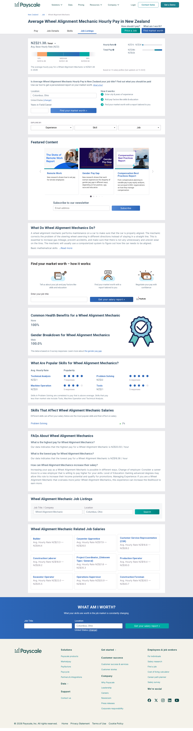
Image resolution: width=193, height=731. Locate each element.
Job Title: (28, 620)
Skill (95, 127)
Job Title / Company (44, 507)
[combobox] (63, 95)
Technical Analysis (41, 376)
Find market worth (153, 30)
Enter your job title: (40, 294)
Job (43, 15)
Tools (99, 385)
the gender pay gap (93, 351)
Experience (51, 127)
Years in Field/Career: (41, 104)
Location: (35, 91)
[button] (36, 30)
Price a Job (131, 30)
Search (147, 511)
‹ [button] (40, 171)
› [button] (153, 171)
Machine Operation (41, 385)
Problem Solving (105, 376)
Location (88, 507)
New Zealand (33, 15)
